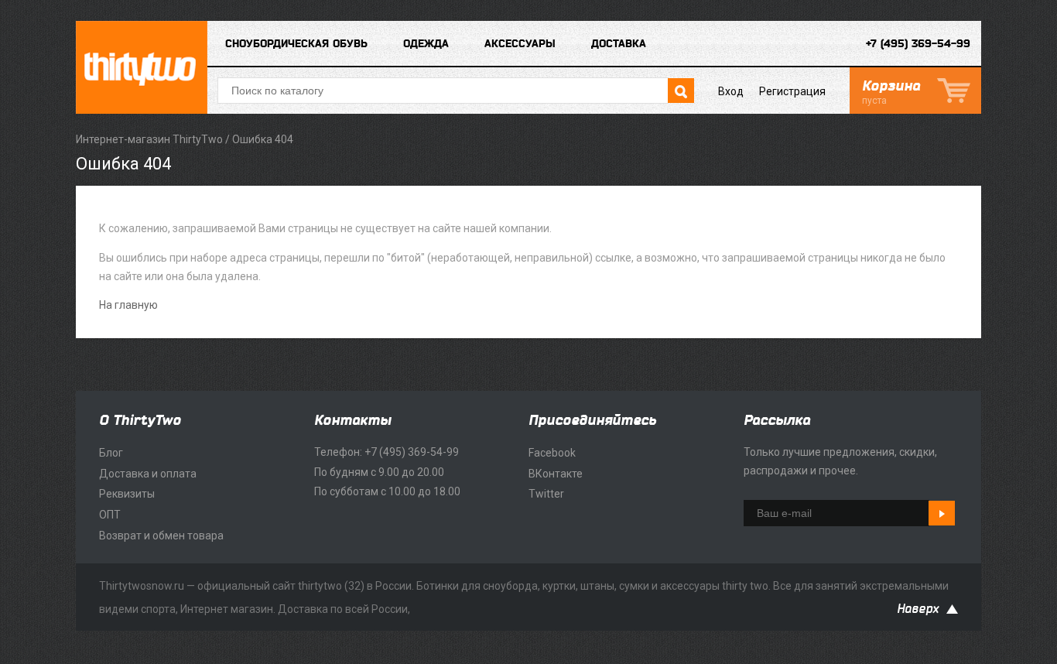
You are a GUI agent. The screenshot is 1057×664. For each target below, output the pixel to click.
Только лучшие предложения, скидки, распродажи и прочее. (840, 461)
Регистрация (792, 91)
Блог (111, 453)
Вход (731, 91)
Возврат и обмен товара (161, 535)
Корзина (891, 92)
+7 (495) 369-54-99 (918, 43)
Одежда (426, 43)
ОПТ (110, 514)
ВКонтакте (555, 473)
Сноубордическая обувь (296, 43)
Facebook (552, 453)
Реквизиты (127, 494)
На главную (128, 305)
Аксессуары (520, 43)
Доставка (618, 43)
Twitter (546, 494)
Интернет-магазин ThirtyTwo (149, 139)
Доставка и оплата (148, 473)
